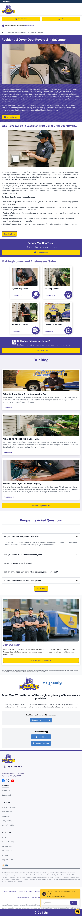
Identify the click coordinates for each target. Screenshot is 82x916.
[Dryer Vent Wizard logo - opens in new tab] (29, 683)
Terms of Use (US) (10, 892)
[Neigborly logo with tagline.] (53, 684)
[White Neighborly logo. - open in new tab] (6, 1)
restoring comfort (64, 99)
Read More (8, 408)
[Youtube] (12, 780)
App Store (42, 737)
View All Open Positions (40, 660)
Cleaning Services (52, 289)
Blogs (4, 837)
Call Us (62, 18)
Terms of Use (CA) (25, 892)
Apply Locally (7, 821)
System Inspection (20, 289)
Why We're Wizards (9, 807)
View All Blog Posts (39, 506)
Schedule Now (22, 18)
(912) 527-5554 (13, 766)
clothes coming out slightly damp (44, 96)
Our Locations (7, 851)
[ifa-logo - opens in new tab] (5, 865)
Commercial (6, 795)
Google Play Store (42, 743)
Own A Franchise (8, 825)
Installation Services (53, 324)
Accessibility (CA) (23, 897)
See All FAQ (41, 589)
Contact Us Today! (41, 350)
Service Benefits (8, 842)
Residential (6, 791)
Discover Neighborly (39, 720)
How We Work (7, 812)
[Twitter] (8, 780)
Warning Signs (7, 846)
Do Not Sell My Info (38, 897)
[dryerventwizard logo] (41, 758)
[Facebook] (3, 780)
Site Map (5, 855)
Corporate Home (8, 860)
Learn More (16, 296)
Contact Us (6, 816)
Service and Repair (20, 324)
